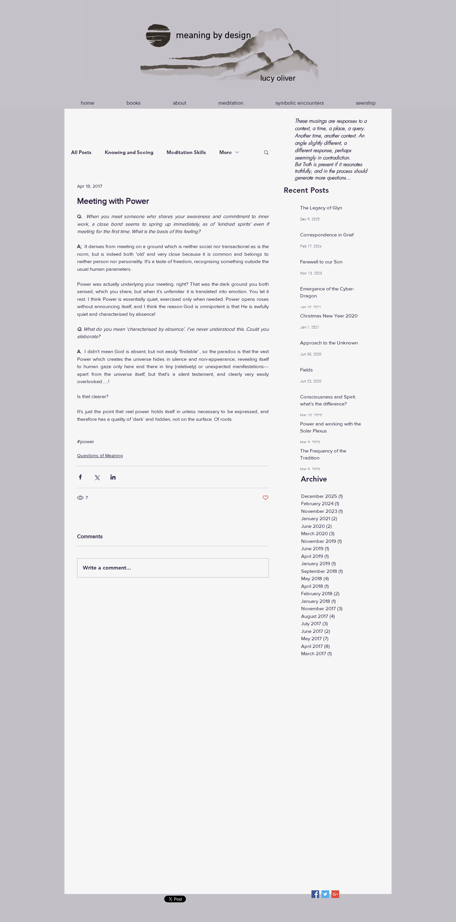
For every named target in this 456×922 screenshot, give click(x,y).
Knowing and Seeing (129, 152)
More (225, 152)
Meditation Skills (186, 152)
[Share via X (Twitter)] (96, 477)
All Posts (81, 152)
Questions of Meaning (100, 455)
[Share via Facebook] (80, 477)
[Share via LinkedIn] (113, 477)
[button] (266, 152)
